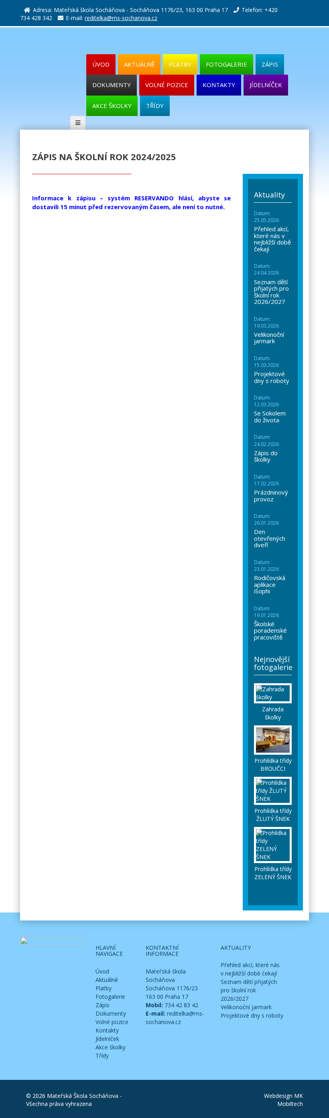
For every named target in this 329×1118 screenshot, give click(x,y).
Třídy (155, 106)
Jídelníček (266, 85)
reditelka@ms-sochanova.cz (121, 18)
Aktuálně (139, 64)
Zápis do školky (266, 456)
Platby (180, 64)
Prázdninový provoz (271, 495)
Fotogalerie (226, 64)
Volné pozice (166, 85)
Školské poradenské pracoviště (270, 630)
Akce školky (112, 106)
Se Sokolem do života (270, 416)
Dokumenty (111, 85)
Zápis (270, 64)
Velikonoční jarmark (269, 337)
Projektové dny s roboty (271, 377)
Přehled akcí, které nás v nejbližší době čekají (272, 239)
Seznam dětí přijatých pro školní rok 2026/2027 (271, 292)
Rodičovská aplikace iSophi (269, 584)
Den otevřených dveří (269, 538)
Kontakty (219, 85)
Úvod (102, 971)
